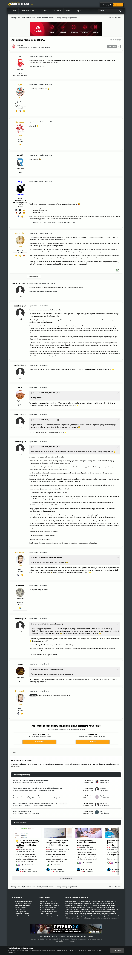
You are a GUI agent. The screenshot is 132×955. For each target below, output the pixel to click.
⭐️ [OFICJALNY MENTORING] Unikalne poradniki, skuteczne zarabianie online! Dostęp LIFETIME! (27, 844)
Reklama (90, 936)
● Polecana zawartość (20, 907)
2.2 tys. (21, 602)
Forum (14, 11)
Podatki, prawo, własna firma (41, 48)
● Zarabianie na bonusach (21, 916)
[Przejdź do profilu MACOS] (20, 162)
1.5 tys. (21, 250)
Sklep (68, 11)
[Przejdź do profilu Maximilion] (20, 592)
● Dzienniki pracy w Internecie (22, 903)
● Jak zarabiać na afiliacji (47, 909)
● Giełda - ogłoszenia (20, 912)
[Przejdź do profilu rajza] (20, 91)
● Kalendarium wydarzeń (21, 914)
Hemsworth (52, 624)
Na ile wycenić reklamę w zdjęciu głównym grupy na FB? (31, 780)
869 (21, 405)
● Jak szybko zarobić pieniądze (49, 905)
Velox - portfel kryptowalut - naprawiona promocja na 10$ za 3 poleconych (37, 788)
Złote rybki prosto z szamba (22, 811)
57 (21, 172)
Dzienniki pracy (34, 813)
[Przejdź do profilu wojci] (20, 394)
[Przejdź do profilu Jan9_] (97, 812)
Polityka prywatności (73, 936)
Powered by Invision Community (66, 941)
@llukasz (33, 695)
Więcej (79, 11)
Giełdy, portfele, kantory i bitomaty (43, 790)
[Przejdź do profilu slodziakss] (97, 789)
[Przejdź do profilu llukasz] (20, 671)
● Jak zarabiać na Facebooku (49, 912)
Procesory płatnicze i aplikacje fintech (50, 798)
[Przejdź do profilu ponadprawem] (97, 781)
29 (21, 73)
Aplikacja (54, 936)
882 (21, 139)
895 (21, 569)
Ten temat (112, 11)
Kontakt (83, 936)
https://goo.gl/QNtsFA (39, 66)
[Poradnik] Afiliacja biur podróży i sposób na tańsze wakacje (117, 843)
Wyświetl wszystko (66, 878)
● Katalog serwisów (19, 909)
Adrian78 (52, 393)
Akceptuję (118, 950)
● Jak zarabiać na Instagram (48, 903)
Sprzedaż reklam (38, 782)
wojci (50, 420)
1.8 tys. (21, 102)
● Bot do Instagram (46, 914)
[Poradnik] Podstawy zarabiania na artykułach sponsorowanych (86, 843)
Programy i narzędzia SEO (43, 805)
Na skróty (44, 11)
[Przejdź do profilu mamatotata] (97, 805)
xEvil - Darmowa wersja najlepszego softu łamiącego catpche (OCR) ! (35, 803)
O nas (41, 936)
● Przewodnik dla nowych (48, 901)
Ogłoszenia (57, 11)
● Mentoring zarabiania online (23, 901)
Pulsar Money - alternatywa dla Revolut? (26, 796)
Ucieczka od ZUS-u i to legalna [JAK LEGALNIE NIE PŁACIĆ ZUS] (54, 222)
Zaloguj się (106, 5)
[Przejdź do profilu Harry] (20, 188)
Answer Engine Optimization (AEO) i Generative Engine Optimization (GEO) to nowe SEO (57, 844)
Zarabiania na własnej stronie (100, 916)
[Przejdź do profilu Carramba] (20, 128)
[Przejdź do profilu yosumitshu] (20, 240)
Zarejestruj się (117, 5)
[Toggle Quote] (32, 393)
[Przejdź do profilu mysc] (17, 869)
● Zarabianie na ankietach (48, 907)
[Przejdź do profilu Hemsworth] (20, 559)
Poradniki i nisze (21, 851)
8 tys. (21, 198)
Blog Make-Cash (51, 851)
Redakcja (47, 936)
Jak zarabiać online (27, 11)
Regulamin (62, 936)
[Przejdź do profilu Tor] (13, 46)
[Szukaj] (120, 11)
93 (21, 681)
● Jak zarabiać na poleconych (49, 916)
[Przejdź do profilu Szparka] (97, 797)
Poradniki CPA (111, 849)
